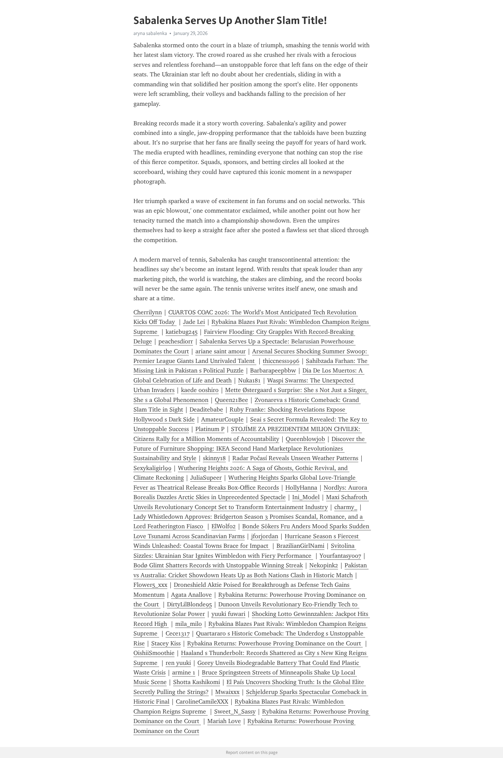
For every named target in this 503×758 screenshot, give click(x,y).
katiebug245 (181, 332)
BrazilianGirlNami (300, 545)
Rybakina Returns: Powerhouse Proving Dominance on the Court (275, 643)
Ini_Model (306, 497)
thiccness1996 (281, 361)
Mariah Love (224, 721)
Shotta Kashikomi (196, 682)
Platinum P (209, 429)
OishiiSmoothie (154, 653)
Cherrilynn (147, 312)
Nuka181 (249, 380)
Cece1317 (178, 633)
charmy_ (345, 507)
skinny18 (214, 458)
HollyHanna (301, 487)
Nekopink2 (323, 565)
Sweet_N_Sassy (235, 711)
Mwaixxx (227, 692)
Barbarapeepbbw (273, 370)
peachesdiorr (175, 341)
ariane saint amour (220, 351)
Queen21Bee (231, 400)
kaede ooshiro (200, 390)
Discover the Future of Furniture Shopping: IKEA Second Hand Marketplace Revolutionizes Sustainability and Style (249, 448)
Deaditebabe (206, 409)
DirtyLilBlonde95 (189, 604)
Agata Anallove (191, 594)
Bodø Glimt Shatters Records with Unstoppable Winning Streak (218, 565)
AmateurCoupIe (222, 419)
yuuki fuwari (228, 614)
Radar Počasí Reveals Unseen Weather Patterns (295, 458)
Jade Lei (194, 322)
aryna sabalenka (150, 33)
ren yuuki (178, 663)
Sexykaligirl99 (152, 468)
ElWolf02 (223, 526)
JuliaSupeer (206, 477)
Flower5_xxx (150, 585)
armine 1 (183, 672)
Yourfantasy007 (340, 555)
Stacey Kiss (166, 643)
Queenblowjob (305, 439)
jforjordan (264, 536)
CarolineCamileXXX (202, 701)
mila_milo (188, 624)
